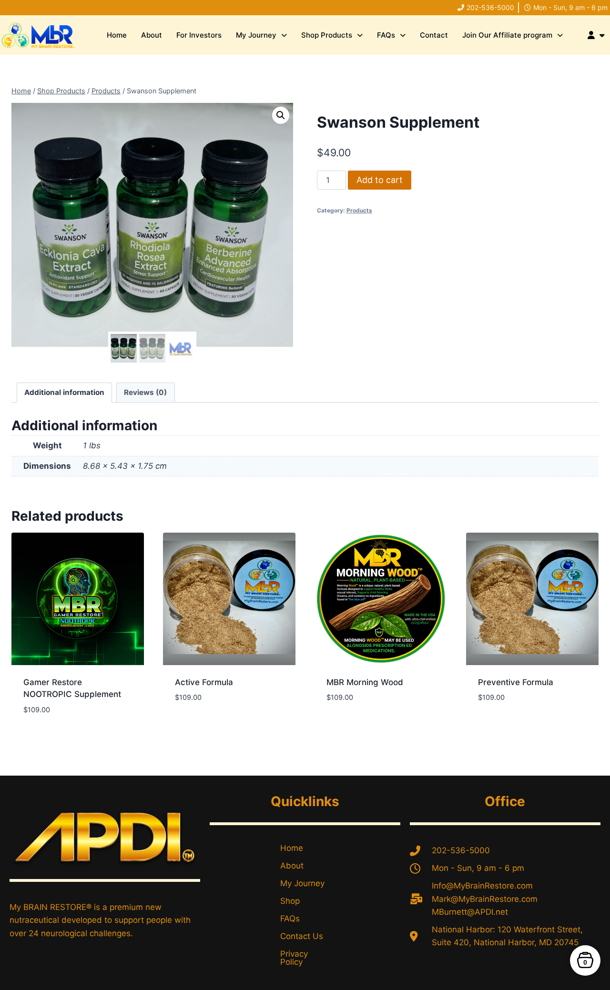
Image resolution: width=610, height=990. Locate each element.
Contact (434, 35)
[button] (261, 35)
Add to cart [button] (199, 726)
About (151, 35)
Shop (290, 901)
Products (359, 210)
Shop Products (326, 35)
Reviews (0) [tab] (145, 392)
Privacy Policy (294, 958)
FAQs (386, 35)
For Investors (199, 35)
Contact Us (301, 936)
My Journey (256, 35)
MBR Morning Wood (364, 682)
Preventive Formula (515, 682)
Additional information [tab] (64, 392)
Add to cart (379, 180)
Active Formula (204, 682)
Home (117, 35)
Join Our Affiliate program (507, 35)
